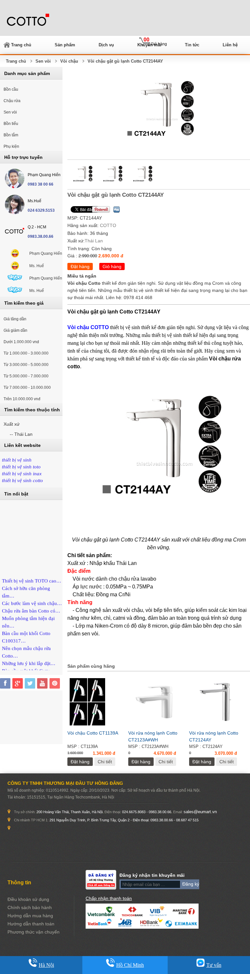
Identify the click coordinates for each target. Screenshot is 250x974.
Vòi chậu (69, 61)
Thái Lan (94, 240)
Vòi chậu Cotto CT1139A (92, 733)
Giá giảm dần (15, 330)
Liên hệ (230, 44)
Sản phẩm (65, 44)
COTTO (108, 225)
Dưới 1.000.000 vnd (21, 342)
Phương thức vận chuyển (33, 932)
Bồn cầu (11, 89)
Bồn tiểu (11, 123)
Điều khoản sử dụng (28, 899)
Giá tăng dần (15, 319)
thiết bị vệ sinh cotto (22, 480)
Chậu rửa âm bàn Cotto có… (31, 607)
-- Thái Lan (21, 434)
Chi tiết (105, 761)
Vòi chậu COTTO (88, 327)
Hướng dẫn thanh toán (30, 923)
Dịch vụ (106, 44)
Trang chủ (21, 44)
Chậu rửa (12, 101)
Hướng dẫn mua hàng (30, 915)
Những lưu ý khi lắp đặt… (28, 659)
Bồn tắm (11, 135)
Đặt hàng (80, 266)
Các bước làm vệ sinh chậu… (32, 599)
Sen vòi (43, 61)
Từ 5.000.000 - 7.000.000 (26, 376)
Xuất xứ (12, 424)
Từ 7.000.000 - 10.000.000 (27, 387)
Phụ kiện (11, 146)
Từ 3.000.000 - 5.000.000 (26, 364)
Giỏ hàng (112, 266)
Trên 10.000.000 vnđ (22, 399)
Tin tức (192, 44)
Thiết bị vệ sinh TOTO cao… (31, 577)
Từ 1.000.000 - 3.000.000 (26, 353)
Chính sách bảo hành (29, 907)
